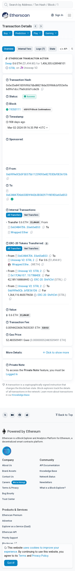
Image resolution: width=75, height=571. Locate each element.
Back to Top (65, 415)
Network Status (47, 476)
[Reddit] (27, 415)
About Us (7, 465)
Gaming (50, 33)
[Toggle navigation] (69, 15)
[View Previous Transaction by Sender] (35, 26)
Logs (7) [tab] (40, 48)
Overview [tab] (8, 48)
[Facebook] (20, 415)
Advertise (7, 520)
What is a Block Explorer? (53, 487)
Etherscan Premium (12, 515)
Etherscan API (9, 532)
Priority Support (10, 537)
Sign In (58, 15)
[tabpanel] (37, 217)
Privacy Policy (40, 555)
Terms (5, 487)
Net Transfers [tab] (31, 215)
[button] (37, 352)
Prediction (20, 33)
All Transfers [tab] (14, 215)
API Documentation (50, 465)
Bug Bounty (8, 493)
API (65, 48)
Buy (6, 33)
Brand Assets (9, 471)
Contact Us (8, 476)
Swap (8, 63)
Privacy (15, 487)
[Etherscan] (15, 15)
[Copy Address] (7, 178)
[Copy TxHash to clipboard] (42, 89)
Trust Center (8, 499)
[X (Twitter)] (5, 415)
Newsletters (46, 482)
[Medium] (12, 415)
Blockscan (8, 543)
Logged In (12, 374)
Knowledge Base (20, 395)
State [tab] (52, 48)
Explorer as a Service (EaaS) (16, 526)
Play (36, 33)
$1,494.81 (34, 222)
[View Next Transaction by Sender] (41, 26)
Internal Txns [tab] (24, 48)
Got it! (10, 562)
